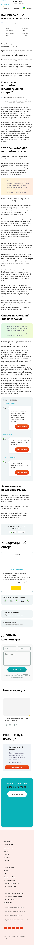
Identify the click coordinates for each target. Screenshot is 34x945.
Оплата (6, 854)
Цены (6, 851)
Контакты (7, 857)
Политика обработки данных (13, 896)
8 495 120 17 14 (19, 2)
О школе (6, 860)
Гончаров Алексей (9, 403)
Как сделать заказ (9, 880)
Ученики (6, 870)
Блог (5, 874)
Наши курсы (8, 841)
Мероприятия (8, 848)
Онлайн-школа (8, 844)
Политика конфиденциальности (14, 893)
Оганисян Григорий (9, 457)
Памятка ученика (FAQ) (11, 883)
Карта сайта (8, 903)
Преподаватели (9, 867)
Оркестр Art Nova (9, 877)
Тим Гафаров (17, 570)
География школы (10, 886)
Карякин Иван (7, 434)
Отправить (17, 669)
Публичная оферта (10, 899)
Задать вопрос (22, 426)
